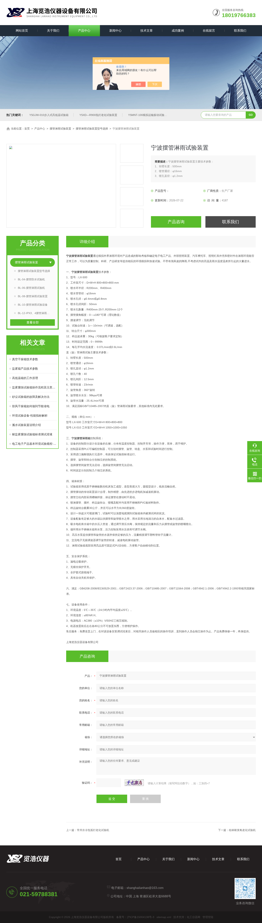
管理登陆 (208, 917)
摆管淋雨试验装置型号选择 (92, 128)
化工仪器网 (193, 917)
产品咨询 (176, 221)
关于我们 (53, 30)
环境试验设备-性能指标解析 (30, 415)
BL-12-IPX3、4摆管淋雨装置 (35, 313)
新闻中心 (115, 30)
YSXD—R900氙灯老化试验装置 (98, 115)
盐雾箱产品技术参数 (25, 368)
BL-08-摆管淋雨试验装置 (33, 296)
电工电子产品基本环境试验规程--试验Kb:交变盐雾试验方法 (34, 443)
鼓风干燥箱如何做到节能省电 (30, 406)
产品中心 (84, 30)
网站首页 (22, 30)
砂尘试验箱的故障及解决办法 (30, 396)
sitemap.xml (164, 917)
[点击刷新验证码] (134, 782)
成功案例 (178, 30)
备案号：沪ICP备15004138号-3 (135, 917)
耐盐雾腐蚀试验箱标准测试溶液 (32, 434)
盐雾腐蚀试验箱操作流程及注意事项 (34, 387)
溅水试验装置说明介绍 (26, 425)
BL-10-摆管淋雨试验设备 (33, 304)
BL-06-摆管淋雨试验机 (31, 287)
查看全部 (32, 322)
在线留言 (209, 30)
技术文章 (146, 30)
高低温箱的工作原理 (25, 378)
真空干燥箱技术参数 (25, 359)
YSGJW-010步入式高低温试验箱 (48, 115)
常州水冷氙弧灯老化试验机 (93, 830)
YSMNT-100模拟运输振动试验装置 (149, 115)
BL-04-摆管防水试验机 (31, 279)
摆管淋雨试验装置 (60, 128)
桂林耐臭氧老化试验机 (242, 830)
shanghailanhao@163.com (145, 887)
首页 (27, 128)
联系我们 (240, 30)
